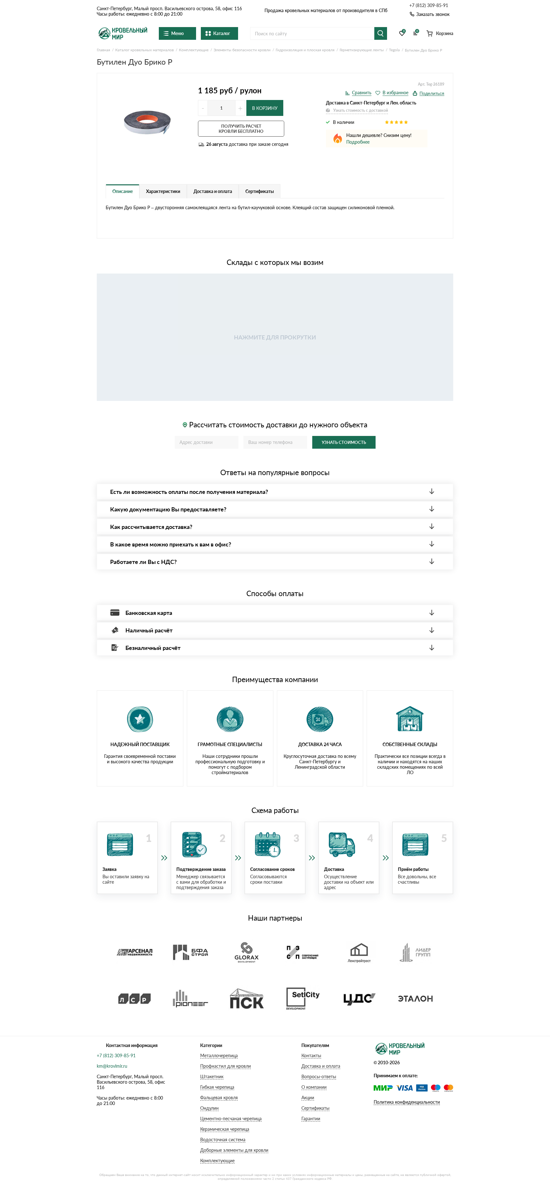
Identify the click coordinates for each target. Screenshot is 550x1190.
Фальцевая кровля (219, 1097)
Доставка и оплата (320, 1066)
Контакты (311, 1055)
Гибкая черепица (217, 1087)
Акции (307, 1097)
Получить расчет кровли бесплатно (241, 129)
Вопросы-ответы (318, 1076)
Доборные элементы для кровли (234, 1150)
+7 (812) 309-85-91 (428, 5)
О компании (314, 1087)
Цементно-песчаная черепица (231, 1118)
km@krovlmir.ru (112, 1066)
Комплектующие (217, 1160)
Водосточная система (222, 1139)
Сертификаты (315, 1108)
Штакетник (211, 1076)
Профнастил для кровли (225, 1066)
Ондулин (209, 1108)
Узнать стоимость (344, 442)
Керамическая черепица (224, 1129)
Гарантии (310, 1118)
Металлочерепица (219, 1055)
